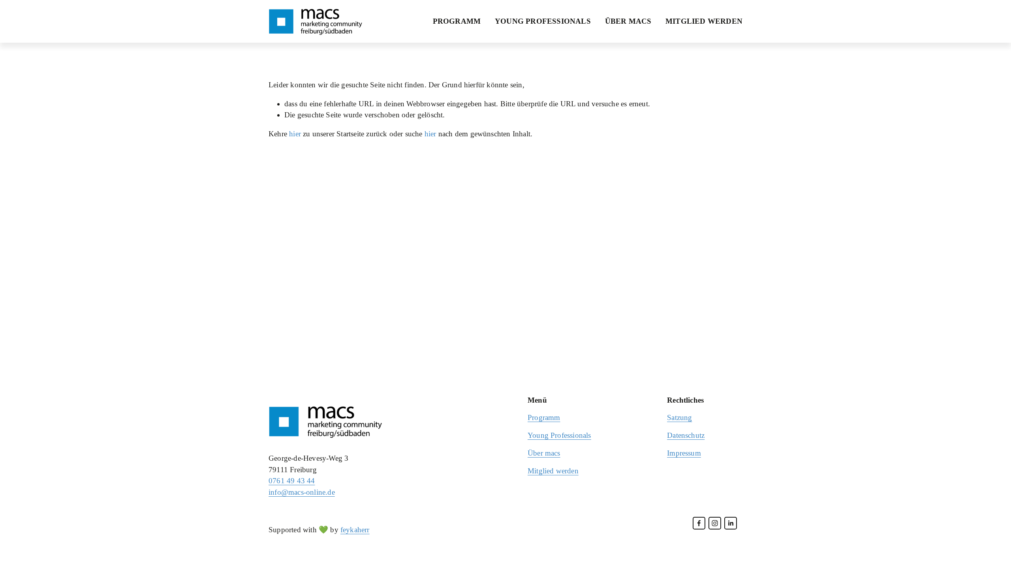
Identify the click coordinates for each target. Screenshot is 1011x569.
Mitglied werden (553, 471)
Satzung (679, 417)
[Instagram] (714, 523)
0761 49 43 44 (292, 481)
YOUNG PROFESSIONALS (543, 21)
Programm (544, 417)
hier (295, 134)
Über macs (544, 453)
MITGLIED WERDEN (703, 21)
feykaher (353, 530)
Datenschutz (686, 435)
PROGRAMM (457, 21)
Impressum (684, 453)
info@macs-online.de (302, 492)
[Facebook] (699, 523)
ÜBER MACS (628, 21)
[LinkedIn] (730, 523)
